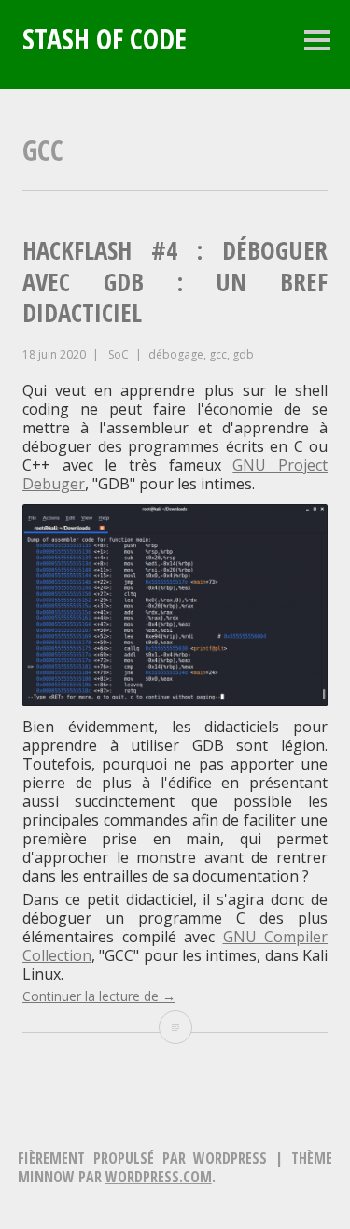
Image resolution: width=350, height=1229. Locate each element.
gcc (218, 354)
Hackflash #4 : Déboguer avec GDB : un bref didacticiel (175, 281)
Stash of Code (104, 39)
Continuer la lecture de (98, 996)
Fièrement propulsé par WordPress (143, 1158)
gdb (243, 354)
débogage (175, 354)
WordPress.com (158, 1176)
